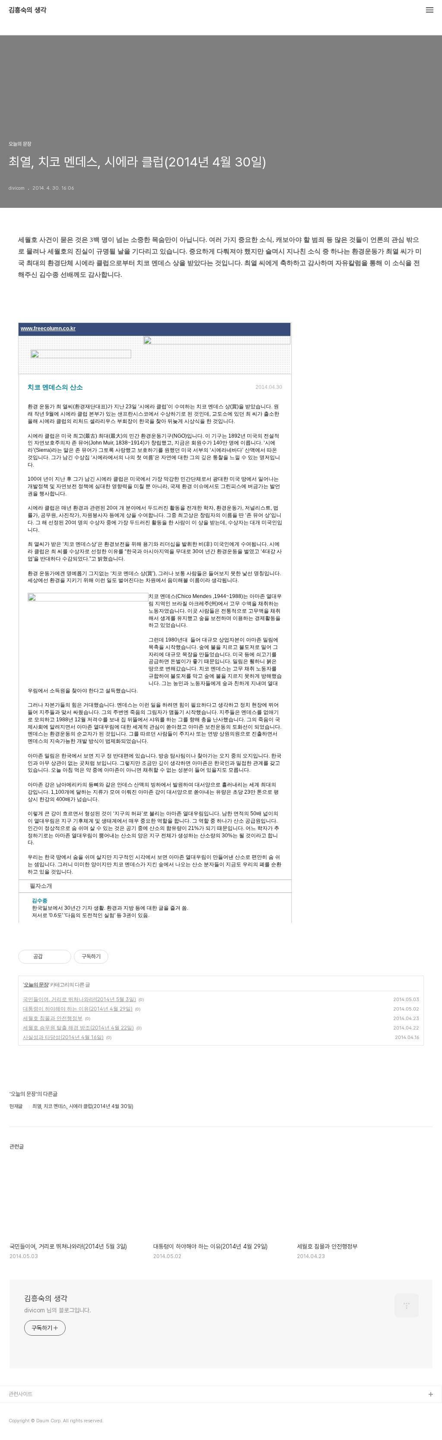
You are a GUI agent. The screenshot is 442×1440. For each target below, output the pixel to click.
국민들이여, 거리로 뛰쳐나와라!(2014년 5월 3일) (79, 999)
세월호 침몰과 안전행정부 (52, 1018)
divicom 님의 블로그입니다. (57, 1310)
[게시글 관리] (61, 956)
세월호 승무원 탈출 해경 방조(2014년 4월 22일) (78, 1027)
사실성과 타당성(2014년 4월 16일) (63, 1037)
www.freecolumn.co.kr (48, 329)
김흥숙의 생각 (28, 10)
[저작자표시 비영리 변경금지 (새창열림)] (120, 956)
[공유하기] (50, 956)
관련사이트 (20, 1394)
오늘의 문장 (36, 984)
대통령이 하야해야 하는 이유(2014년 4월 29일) (78, 1008)
